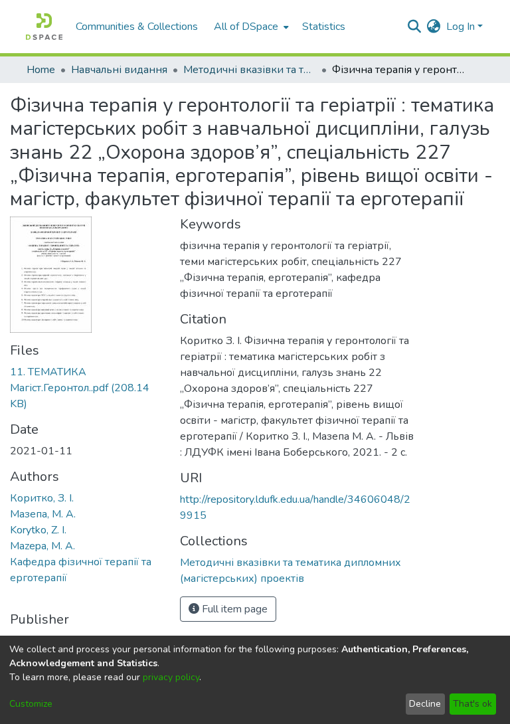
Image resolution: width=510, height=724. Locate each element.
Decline (425, 703)
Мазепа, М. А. (43, 514)
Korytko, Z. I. (38, 530)
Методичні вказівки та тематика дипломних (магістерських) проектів (249, 69)
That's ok (472, 703)
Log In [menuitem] (460, 26)
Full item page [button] (233, 609)
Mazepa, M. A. (42, 546)
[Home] (44, 26)
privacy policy (171, 677)
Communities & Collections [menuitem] (137, 26)
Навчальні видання (119, 69)
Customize (30, 703)
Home (41, 69)
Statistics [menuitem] (323, 26)
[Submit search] (414, 27)
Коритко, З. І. (42, 498)
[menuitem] (250, 26)
